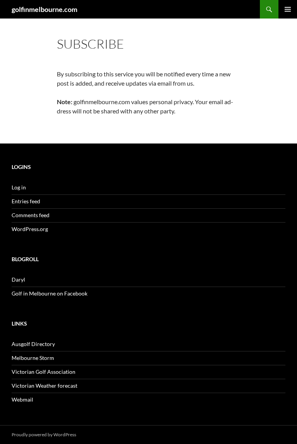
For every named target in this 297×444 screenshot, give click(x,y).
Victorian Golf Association (43, 371)
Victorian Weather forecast (44, 385)
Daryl (18, 279)
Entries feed (26, 201)
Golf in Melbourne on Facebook (49, 293)
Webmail (22, 399)
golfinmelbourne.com (44, 9)
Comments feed (31, 215)
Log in (19, 187)
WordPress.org (30, 229)
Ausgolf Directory (33, 344)
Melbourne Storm (33, 358)
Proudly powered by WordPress (44, 434)
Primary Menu (287, 9)
